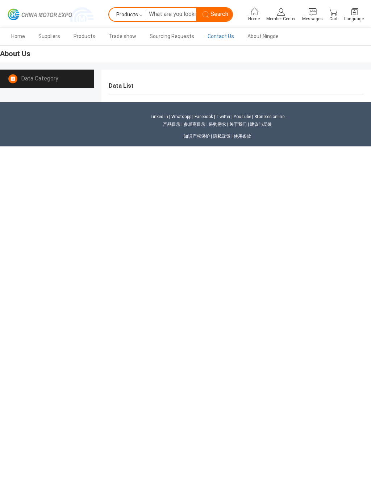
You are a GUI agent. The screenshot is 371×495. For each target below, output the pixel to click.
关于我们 (238, 124)
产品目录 (171, 124)
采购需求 (217, 124)
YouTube (242, 116)
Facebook (204, 116)
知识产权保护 (197, 136)
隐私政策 (221, 136)
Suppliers (49, 36)
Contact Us (221, 36)
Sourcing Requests (172, 36)
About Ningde (263, 36)
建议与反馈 (261, 124)
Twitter (223, 116)
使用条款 (242, 136)
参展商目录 (194, 124)
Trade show (122, 36)
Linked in (159, 116)
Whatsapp (181, 116)
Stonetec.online (269, 116)
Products (84, 36)
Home (18, 36)
